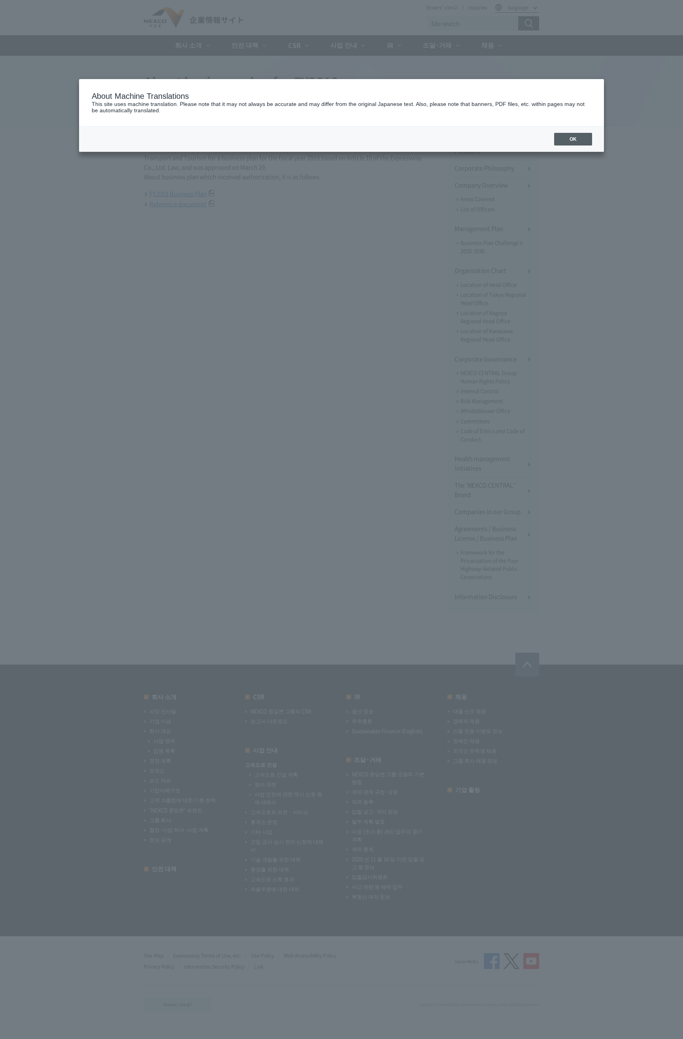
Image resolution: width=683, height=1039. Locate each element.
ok (573, 139)
